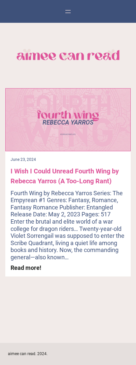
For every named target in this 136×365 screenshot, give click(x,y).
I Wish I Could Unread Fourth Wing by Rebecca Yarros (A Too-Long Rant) (65, 176)
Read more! (26, 268)
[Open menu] (68, 12)
